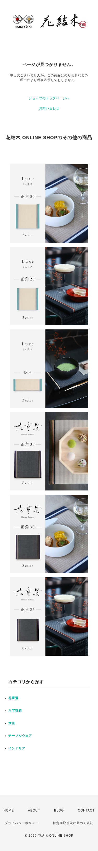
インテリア (16, 748)
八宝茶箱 (15, 710)
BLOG (59, 810)
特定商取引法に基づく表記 (73, 823)
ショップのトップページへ (49, 98)
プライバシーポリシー (22, 823)
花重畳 (13, 698)
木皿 (11, 723)
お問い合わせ (49, 108)
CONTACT (86, 810)
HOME (8, 810)
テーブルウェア (20, 736)
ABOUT (34, 810)
